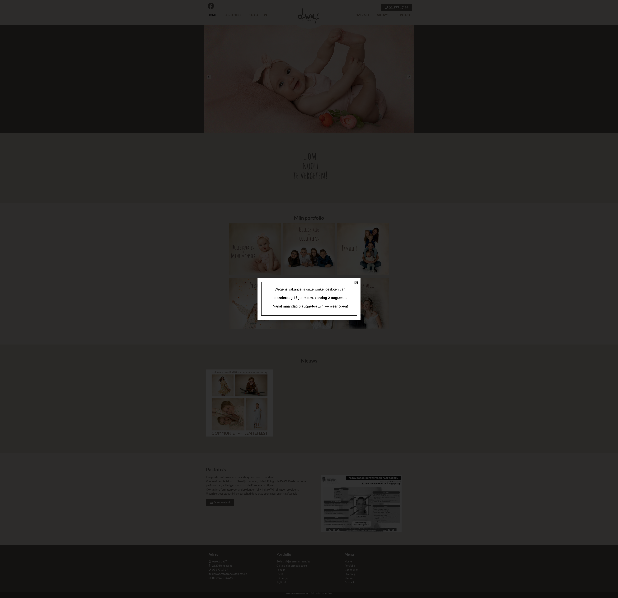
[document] (309, 299)
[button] (356, 282)
